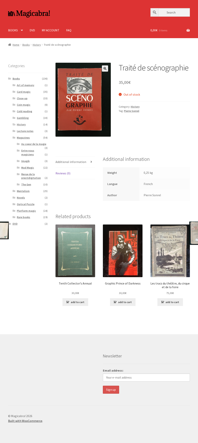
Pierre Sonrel (131, 111)
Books (26, 44)
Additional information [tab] (70, 162)
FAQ (68, 30)
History (37, 44)
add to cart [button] (77, 302)
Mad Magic (27, 167)
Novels (21, 197)
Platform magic (26, 211)
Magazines (23, 137)
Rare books (23, 217)
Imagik (25, 161)
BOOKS (13, 30)
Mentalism (23, 191)
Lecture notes (25, 131)
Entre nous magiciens (27, 152)
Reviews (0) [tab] (62, 173)
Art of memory (25, 85)
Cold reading (24, 111)
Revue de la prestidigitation (31, 176)
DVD (32, 30)
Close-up (22, 98)
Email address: (113, 370)
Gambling (23, 118)
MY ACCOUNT (50, 30)
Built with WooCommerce (25, 421)
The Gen (26, 184)
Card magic (24, 91)
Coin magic (23, 104)
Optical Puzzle (25, 204)
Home (16, 44)
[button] (105, 68)
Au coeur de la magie (33, 144)
